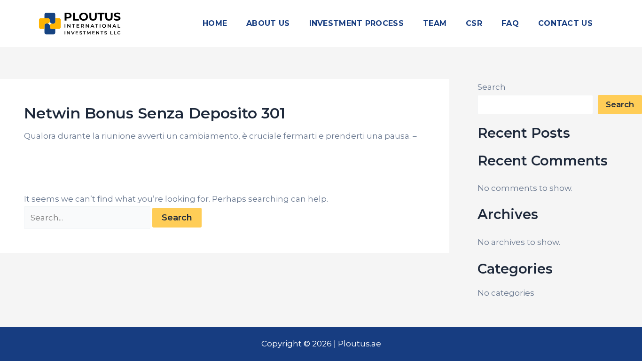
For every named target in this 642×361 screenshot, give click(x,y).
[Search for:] (88, 217)
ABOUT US (268, 23)
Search (492, 87)
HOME (215, 23)
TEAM (434, 23)
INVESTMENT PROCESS (356, 23)
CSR (474, 23)
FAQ (510, 23)
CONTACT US (565, 23)
